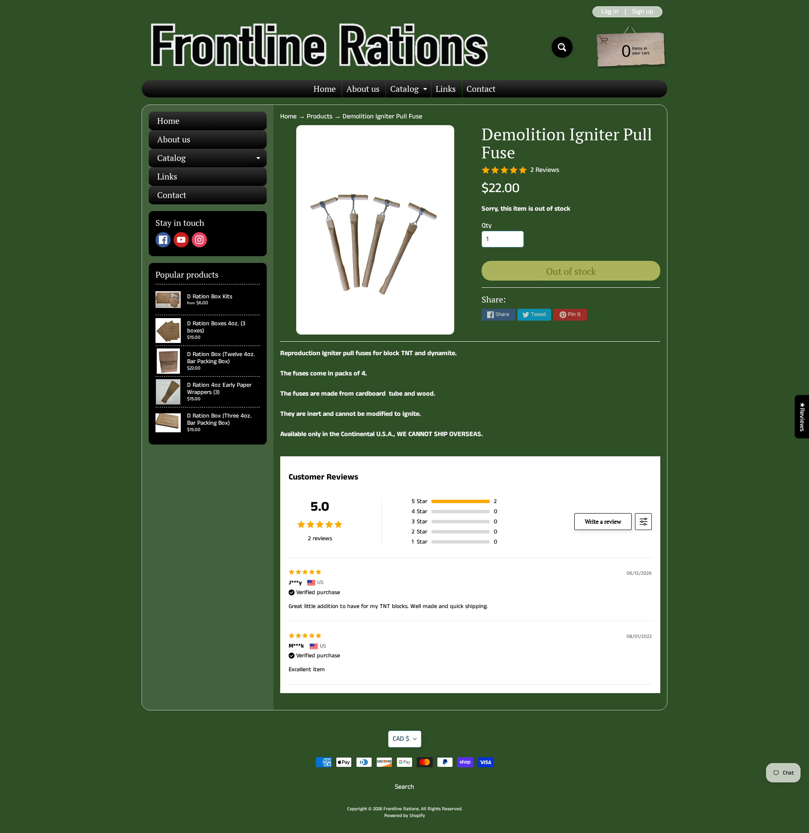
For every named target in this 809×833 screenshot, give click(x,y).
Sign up (643, 11)
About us (363, 88)
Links (446, 88)
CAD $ (401, 739)
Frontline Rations (401, 809)
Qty (487, 225)
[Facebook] (163, 239)
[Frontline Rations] (317, 47)
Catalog (409, 90)
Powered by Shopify (404, 815)
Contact (481, 88)
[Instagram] (199, 239)
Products (319, 116)
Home (324, 88)
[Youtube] (181, 239)
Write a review (603, 521)
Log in (610, 11)
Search (404, 787)
